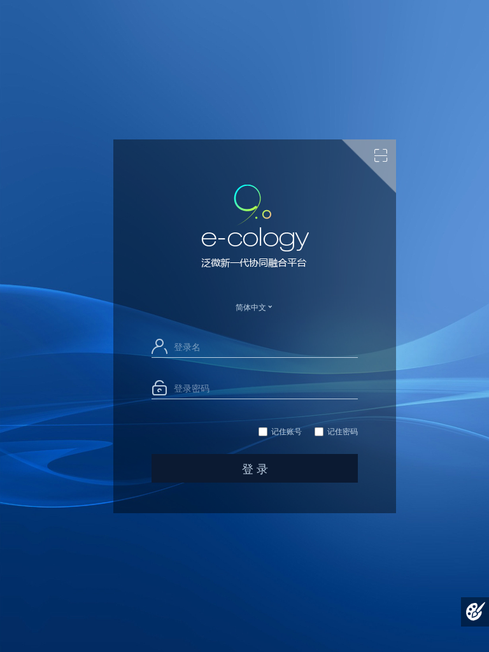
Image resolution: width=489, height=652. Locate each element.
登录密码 (191, 387)
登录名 (187, 346)
